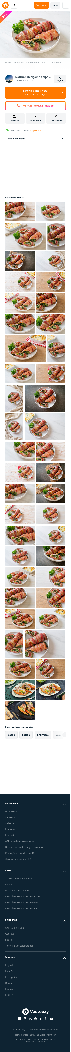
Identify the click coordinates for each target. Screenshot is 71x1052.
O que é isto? (36, 130)
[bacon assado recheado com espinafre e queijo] (20, 210)
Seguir (60, 80)
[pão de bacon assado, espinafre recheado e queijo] (14, 284)
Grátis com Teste (35, 92)
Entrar (55, 5)
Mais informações (16, 136)
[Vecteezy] (5, 5)
